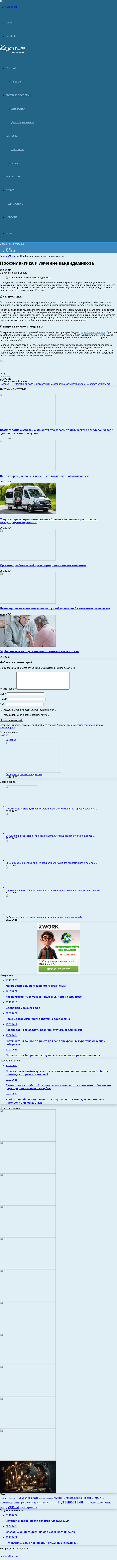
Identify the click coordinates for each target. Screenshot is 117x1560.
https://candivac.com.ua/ (93, 332)
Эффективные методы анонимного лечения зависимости (39, 651)
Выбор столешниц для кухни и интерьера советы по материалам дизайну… (46, 917)
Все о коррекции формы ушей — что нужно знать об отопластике (44, 476)
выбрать (33, 1497)
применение (53, 1503)
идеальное (43, 1498)
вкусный (16, 1498)
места (70, 1497)
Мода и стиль (14, 204)
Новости (11, 217)
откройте (97, 1497)
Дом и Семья (18, 109)
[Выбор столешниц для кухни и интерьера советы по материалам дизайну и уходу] (21, 914)
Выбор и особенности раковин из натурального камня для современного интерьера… (51, 863)
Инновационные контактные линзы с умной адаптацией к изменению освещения (55, 608)
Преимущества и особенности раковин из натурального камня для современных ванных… (54, 890)
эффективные (31, 1507)
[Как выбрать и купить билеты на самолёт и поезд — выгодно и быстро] (28, 1300)
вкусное (8, 1498)
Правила (16, 82)
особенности (82, 1497)
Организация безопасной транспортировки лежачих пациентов (43, 565)
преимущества (9, 1502)
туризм (12, 1506)
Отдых (10, 190)
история (50, 1498)
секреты (107, 1503)
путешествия (70, 1502)
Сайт (2, 704)
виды (2, 1498)
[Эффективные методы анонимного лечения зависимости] (28, 646)
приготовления (41, 1503)
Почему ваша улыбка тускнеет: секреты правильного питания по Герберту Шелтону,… (51, 808)
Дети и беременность (22, 122)
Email (3, 699)
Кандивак (5, 376)
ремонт (86, 1503)
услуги (22, 1507)
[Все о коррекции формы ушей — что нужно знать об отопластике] (28, 470)
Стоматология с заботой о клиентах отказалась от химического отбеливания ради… (50, 836)
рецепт (92, 1503)
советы (2, 1507)
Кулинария (13, 176)
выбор (23, 1498)
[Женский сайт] (8, 7)
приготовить (27, 1502)
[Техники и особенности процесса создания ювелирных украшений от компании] (28, 1460)
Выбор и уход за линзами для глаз (24, 774)
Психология (17, 149)
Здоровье (12, 136)
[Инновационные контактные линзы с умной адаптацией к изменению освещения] (28, 603)
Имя (3, 694)
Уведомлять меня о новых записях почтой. (26, 715)
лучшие (59, 1497)
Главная (4, 256)
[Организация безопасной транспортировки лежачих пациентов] (28, 559)
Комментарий (8, 689)
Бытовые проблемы (19, 95)
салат (100, 1502)
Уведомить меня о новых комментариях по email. (29, 710)
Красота (15, 163)
